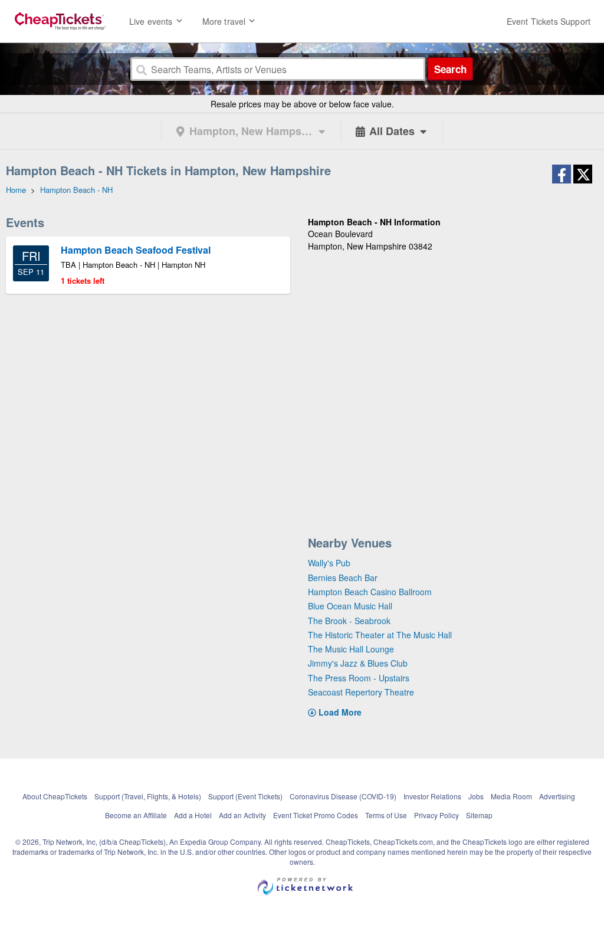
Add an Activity (242, 815)
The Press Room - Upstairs (358, 678)
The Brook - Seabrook (349, 620)
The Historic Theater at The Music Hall (380, 635)
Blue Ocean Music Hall (350, 606)
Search (450, 69)
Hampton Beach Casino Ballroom (370, 592)
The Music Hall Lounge (351, 649)
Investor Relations (432, 796)
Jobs (476, 796)
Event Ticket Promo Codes (315, 815)
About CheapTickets (54, 796)
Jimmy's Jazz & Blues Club (358, 663)
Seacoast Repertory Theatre (361, 692)
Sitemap (479, 815)
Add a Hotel (193, 815)
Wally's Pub (329, 563)
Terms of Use (386, 815)
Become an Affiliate (136, 815)
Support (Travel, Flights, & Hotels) (147, 796)
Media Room (511, 796)
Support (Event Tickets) (245, 796)
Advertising (557, 796)
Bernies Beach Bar (343, 577)
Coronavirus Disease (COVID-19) (343, 796)
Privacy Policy (436, 815)
